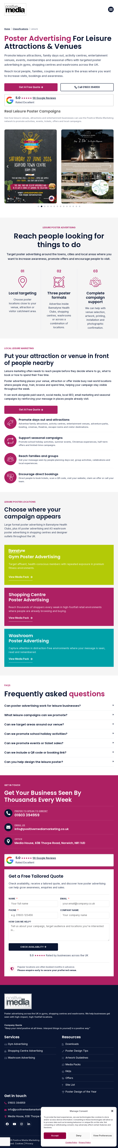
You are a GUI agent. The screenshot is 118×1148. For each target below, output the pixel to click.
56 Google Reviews (44, 98)
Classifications (20, 29)
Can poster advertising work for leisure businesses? (42, 706)
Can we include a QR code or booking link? (35, 752)
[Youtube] (14, 1124)
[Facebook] (7, 1124)
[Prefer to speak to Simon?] (8, 813)
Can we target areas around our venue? (34, 724)
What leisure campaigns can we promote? (35, 715)
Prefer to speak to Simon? (31, 811)
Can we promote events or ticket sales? (33, 743)
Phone (13, 910)
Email (64, 899)
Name (12, 899)
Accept (55, 1135)
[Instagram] (21, 1124)
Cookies (19, 1143)
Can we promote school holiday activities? (35, 734)
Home (7, 29)
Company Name (69, 910)
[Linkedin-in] (29, 1124)
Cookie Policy (71, 1142)
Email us (20, 825)
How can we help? (20, 922)
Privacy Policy (85, 1142)
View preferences (102, 1135)
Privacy (29, 1143)
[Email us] (8, 827)
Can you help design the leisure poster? (33, 762)
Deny (78, 1135)
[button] (112, 1111)
